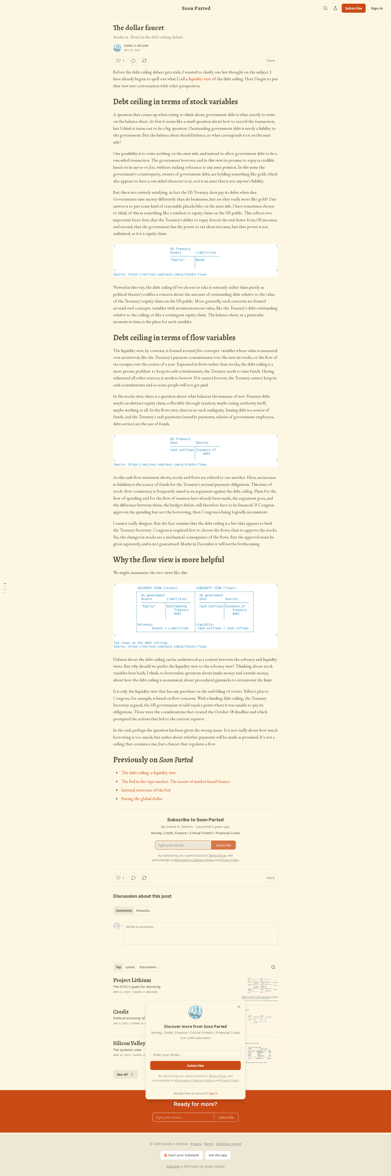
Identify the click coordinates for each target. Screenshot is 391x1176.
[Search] (325, 8)
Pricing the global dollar (141, 798)
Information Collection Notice (194, 1080)
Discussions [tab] (147, 967)
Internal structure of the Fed (145, 790)
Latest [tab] (130, 967)
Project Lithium (132, 980)
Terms (208, 1144)
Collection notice (228, 1144)
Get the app (218, 1155)
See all (122, 1074)
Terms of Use (217, 1076)
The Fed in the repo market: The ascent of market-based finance (175, 781)
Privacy (196, 1144)
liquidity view (199, 79)
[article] (195, 989)
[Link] (106, 101)
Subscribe (353, 8)
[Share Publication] (335, 8)
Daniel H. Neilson (136, 45)
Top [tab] (118, 967)
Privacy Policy (230, 1080)
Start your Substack (183, 1155)
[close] (239, 1006)
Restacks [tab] (143, 911)
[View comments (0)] (133, 60)
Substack (173, 1166)
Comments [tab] (124, 911)
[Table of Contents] (5, 588)
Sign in (377, 8)
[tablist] (132, 910)
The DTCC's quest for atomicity (137, 986)
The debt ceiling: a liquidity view (148, 772)
